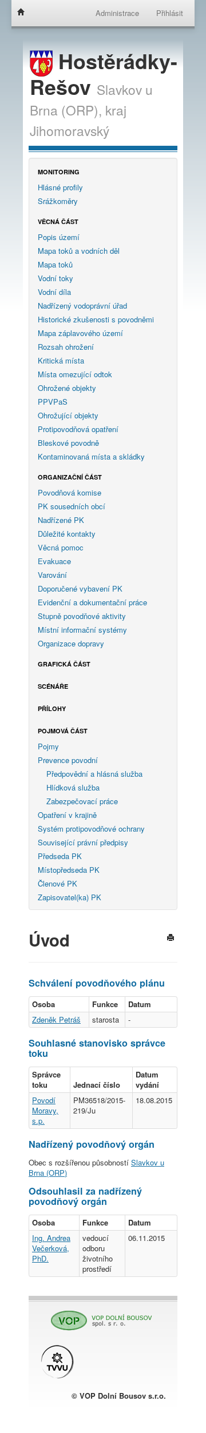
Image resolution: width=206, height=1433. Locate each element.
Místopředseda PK (69, 869)
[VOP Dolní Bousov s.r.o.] (97, 1315)
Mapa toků (55, 264)
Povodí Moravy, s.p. (45, 1110)
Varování (52, 574)
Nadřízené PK (61, 519)
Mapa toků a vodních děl (79, 250)
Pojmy (48, 746)
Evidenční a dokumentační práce (92, 602)
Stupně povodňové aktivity (82, 615)
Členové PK (57, 883)
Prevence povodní (68, 760)
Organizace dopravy (71, 643)
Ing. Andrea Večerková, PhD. (51, 1248)
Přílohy (52, 708)
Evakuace (54, 561)
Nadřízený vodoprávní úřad (82, 305)
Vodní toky (55, 278)
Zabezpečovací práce (82, 801)
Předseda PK (60, 856)
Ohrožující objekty (68, 415)
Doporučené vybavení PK (80, 588)
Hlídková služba (73, 787)
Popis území (59, 236)
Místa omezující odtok (75, 374)
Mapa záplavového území (80, 333)
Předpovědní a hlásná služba (94, 773)
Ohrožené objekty (67, 387)
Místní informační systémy (82, 629)
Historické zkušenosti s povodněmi (96, 319)
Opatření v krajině (67, 814)
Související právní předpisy (83, 842)
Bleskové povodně (68, 442)
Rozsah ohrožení (66, 346)
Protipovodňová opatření (78, 429)
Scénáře (53, 686)
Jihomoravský (69, 130)
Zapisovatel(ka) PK (69, 897)
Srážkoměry (58, 200)
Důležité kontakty (67, 533)
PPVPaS (53, 401)
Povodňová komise (69, 492)
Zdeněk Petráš (56, 1019)
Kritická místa (61, 360)
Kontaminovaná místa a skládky (91, 456)
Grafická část (64, 664)
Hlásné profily (60, 187)
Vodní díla (54, 291)
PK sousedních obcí (71, 506)
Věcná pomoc (61, 547)
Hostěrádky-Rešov (103, 73)
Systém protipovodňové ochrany (91, 828)
